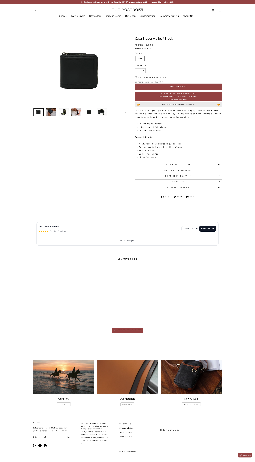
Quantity (140, 66)
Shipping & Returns (126, 428)
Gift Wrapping (152, 77)
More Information (178, 187)
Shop (62, 16)
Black (140, 58)
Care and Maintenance (178, 170)
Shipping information (178, 176)
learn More (64, 404)
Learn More (127, 404)
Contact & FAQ (125, 424)
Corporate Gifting (169, 16)
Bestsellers (95, 16)
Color (138, 53)
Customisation (148, 16)
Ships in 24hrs (113, 16)
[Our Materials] (127, 377)
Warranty (178, 182)
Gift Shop (130, 16)
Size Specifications (178, 164)
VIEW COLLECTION (191, 404)
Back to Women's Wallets (129, 330)
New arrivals (78, 16)
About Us (188, 16)
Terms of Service (126, 437)
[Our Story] (63, 377)
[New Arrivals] (191, 377)
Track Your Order (126, 432)
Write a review (207, 228)
